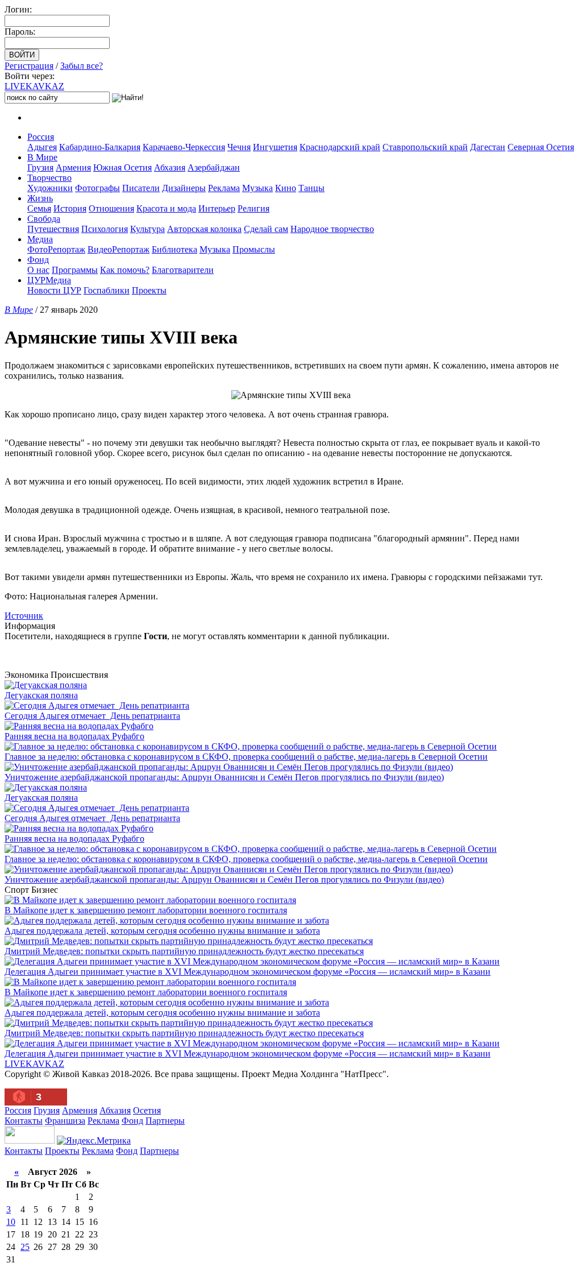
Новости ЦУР (54, 290)
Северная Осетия (541, 147)
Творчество (49, 178)
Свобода (43, 218)
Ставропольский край (425, 147)
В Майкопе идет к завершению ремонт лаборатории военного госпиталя (146, 910)
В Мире (42, 157)
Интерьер (216, 208)
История (69, 208)
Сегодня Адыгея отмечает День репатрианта (92, 716)
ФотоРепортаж (56, 249)
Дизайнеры (184, 188)
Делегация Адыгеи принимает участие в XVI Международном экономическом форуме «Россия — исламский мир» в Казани (247, 971)
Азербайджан (214, 167)
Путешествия (53, 229)
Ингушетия (275, 147)
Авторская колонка (204, 229)
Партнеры (165, 1120)
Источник (24, 615)
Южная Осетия (122, 167)
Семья (39, 208)
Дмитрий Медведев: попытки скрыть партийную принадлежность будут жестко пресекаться (184, 951)
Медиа (40, 239)
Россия (40, 137)
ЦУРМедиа (49, 280)
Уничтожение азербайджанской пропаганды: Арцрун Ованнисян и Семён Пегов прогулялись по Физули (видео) (224, 777)
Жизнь (40, 198)
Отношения (111, 208)
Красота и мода (166, 208)
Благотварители (183, 270)
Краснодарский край (340, 147)
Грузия (40, 167)
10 (10, 1222)
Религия (253, 208)
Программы (75, 270)
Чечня (239, 147)
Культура (147, 229)
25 (25, 1247)
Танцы (311, 188)
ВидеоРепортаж (118, 249)
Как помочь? (124, 270)
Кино (285, 188)
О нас (38, 270)
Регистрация (29, 66)
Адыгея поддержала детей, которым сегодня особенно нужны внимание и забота (162, 930)
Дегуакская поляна (41, 695)
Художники (50, 188)
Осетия (147, 1110)
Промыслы (253, 249)
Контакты (24, 1120)
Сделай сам (266, 229)
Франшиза (65, 1120)
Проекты (149, 290)
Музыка (257, 188)
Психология (104, 229)
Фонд (38, 259)
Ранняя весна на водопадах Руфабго (74, 736)
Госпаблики (107, 290)
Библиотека (174, 249)
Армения (73, 167)
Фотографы (97, 188)
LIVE (34, 86)
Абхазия (169, 167)
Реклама (224, 188)
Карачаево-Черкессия (184, 147)
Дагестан (487, 147)
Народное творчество (332, 229)
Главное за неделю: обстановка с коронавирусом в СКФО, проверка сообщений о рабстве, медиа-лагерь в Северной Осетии (246, 756)
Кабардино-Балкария (99, 147)
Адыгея (42, 147)
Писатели (141, 188)
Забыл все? (81, 66)
